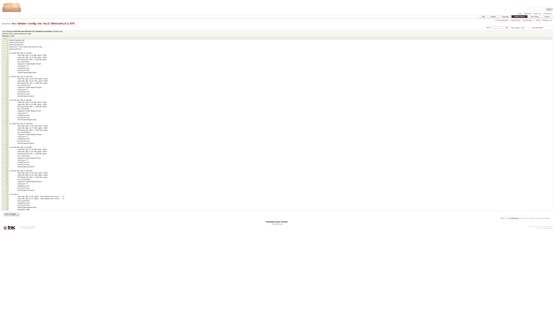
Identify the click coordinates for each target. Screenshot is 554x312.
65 (7, 177)
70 (7, 188)
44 (7, 132)
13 (7, 66)
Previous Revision (502, 20)
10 (7, 59)
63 (7, 173)
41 (7, 126)
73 (7, 194)
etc (40, 23)
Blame (538, 20)
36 (7, 115)
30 (7, 102)
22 (7, 85)
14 (7, 68)
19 (7, 78)
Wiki (483, 16)
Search (547, 16)
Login (520, 13)
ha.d (46, 23)
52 (7, 149)
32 (7, 106)
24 (7, 89)
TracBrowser (514, 218)
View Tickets (534, 16)
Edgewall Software (28, 228)
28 (7, 98)
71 (7, 190)
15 (7, 70)
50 (7, 145)
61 (7, 169)
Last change (7, 31)
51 (7, 147)
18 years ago (57, 31)
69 (7, 186)
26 (7, 94)
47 (7, 139)
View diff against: (538, 27)
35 (7, 113)
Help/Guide (527, 13)
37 (7, 117)
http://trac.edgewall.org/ (545, 228)
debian (22, 23)
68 (7, 183)
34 (7, 111)
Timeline (493, 16)
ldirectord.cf (58, 23)
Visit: (487, 27)
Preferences (547, 13)
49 (7, 143)
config (32, 23)
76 (7, 200)
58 (7, 162)
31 (7, 104)
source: (7, 23)
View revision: (515, 27)
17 (7, 74)
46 (7, 136)
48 (7, 141)
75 (7, 198)
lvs (14, 23)
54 (7, 153)
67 (7, 181)
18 (7, 76)
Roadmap (505, 16)
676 (72, 23)
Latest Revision (516, 20)
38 (7, 119)
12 (7, 64)
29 (7, 100)
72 (7, 192)
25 (7, 91)
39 (7, 121)
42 (7, 128)
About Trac (537, 13)
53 (7, 151)
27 (7, 96)
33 (7, 108)
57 (7, 160)
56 (7, 158)
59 (7, 164)
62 (7, 170)
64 (7, 175)
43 (7, 130)
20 (7, 81)
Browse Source (519, 16)
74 (7, 196)
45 (7, 134)
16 (7, 72)
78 (7, 205)
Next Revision (527, 20)
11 (7, 61)
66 (7, 179)
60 (7, 166)
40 (7, 123)
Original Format (277, 224)
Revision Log (547, 20)
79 (7, 207)
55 (7, 156)
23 (7, 87)
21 (7, 83)
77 (7, 203)
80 (7, 209)
